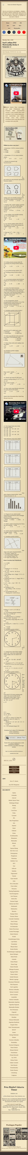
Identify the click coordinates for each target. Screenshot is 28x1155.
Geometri (14, 815)
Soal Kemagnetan (14, 893)
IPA (21, 23)
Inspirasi (14, 825)
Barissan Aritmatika (14, 989)
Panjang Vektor (14, 914)
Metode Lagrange (14, 979)
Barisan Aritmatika (14, 999)
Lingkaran (14, 1075)
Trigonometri (14, 873)
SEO (20, 25)
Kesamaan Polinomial (14, 982)
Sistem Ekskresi (14, 934)
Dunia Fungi (14, 964)
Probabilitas (14, 1042)
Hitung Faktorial (14, 1050)
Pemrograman (14, 853)
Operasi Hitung (14, 848)
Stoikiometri (14, 906)
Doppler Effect (14, 1024)
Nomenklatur (14, 1052)
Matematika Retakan (14, 1007)
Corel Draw (14, 810)
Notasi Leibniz (14, 974)
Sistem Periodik (14, 966)
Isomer (14, 1032)
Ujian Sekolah (14, 878)
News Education (14, 883)
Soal (9, 28)
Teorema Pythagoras (14, 1045)
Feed (25, 1148)
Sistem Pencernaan (14, 929)
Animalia (14, 959)
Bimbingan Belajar (14, 803)
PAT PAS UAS (13, 52)
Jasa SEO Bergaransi (14, 784)
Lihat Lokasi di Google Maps (14, 1104)
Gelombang (14, 1072)
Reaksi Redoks (14, 949)
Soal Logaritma (14, 987)
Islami (14, 828)
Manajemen (14, 838)
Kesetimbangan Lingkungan (14, 951)
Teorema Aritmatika (14, 1040)
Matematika (17, 28)
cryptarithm (14, 997)
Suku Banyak (14, 1065)
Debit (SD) (14, 898)
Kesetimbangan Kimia (14, 939)
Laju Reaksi (14, 941)
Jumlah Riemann (14, 977)
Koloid (14, 936)
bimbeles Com (14, 861)
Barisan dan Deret (14, 903)
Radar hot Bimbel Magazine (14, 1147)
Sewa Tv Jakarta (14, 781)
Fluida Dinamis (14, 1070)
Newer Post (14, 767)
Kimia (14, 833)
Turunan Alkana (14, 916)
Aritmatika (14, 795)
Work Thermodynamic (14, 1027)
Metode (14, 843)
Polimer (14, 1037)
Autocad (14, 798)
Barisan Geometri (14, 992)
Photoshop (14, 858)
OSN (14, 25)
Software (14, 868)
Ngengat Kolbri (14, 972)
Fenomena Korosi (14, 1014)
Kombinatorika (14, 835)
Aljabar (14, 792)
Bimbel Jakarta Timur (14, 800)
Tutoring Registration (14, 891)
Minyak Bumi (14, 946)
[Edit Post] (13, 760)
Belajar (7, 1148)
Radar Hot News (17, 1148)
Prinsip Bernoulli (14, 1055)
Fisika (14, 813)
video (20, 52)
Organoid (14, 1012)
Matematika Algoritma (14, 1002)
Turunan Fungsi (14, 901)
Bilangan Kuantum (14, 969)
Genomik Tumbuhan (14, 919)
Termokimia (14, 944)
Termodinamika (14, 1067)
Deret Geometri (14, 994)
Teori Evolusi (14, 921)
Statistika (14, 871)
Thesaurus (14, 888)
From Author (14, 886)
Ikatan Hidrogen (14, 954)
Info (8, 25)
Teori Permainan (14, 1009)
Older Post (14, 769)
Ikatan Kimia (14, 956)
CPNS (14, 23)
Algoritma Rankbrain (14, 1022)
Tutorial (14, 876)
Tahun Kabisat (14, 1047)
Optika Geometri (14, 1062)
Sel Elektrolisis (14, 926)
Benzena (14, 911)
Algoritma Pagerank (14, 1004)
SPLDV (14, 1030)
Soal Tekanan (14, 896)
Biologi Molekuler (14, 1035)
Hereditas (14, 1017)
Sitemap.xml (22, 1148)
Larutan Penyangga (14, 931)
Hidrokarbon (14, 909)
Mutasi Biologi (14, 924)
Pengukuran (14, 856)
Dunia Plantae (14, 961)
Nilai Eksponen (14, 984)
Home (7, 23)
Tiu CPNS (14, 1057)
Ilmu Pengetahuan (14, 820)
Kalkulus (14, 830)
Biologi (14, 805)
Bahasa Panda (14, 1060)
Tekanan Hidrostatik (14, 1019)
